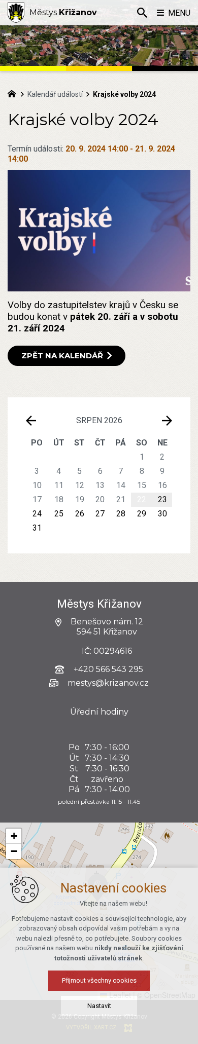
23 (162, 499)
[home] (14, 93)
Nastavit (99, 1006)
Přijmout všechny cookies (99, 980)
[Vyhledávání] (142, 13)
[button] (13, 836)
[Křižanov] (16, 13)
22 (141, 499)
